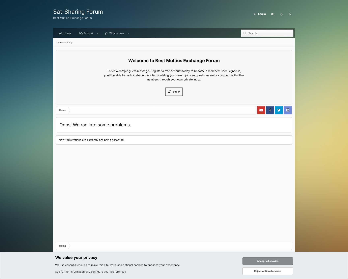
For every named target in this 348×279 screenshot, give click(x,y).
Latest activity (65, 42)
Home (67, 33)
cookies (82, 265)
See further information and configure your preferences (90, 271)
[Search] (290, 14)
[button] (97, 33)
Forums (88, 33)
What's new (116, 33)
